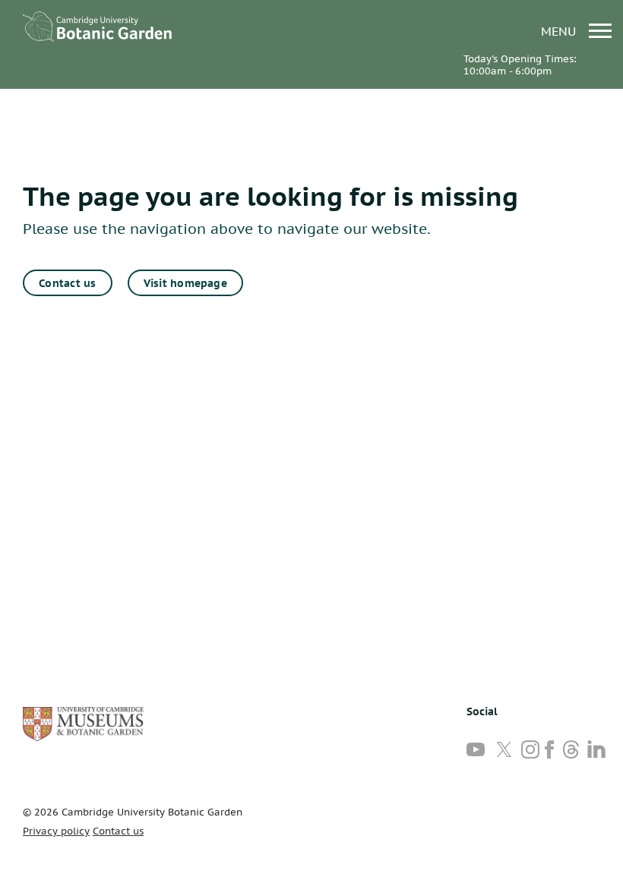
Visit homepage (185, 283)
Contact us (67, 283)
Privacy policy (56, 831)
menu (560, 31)
